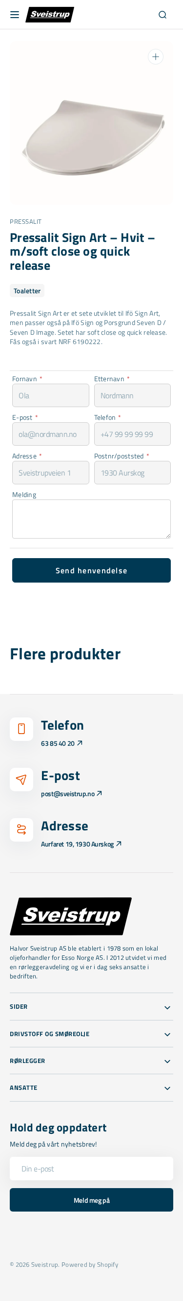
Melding (24, 494)
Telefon (108, 417)
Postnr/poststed (121, 456)
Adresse (27, 456)
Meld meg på (91, 1200)
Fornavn (27, 378)
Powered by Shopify (89, 1264)
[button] (14, 14)
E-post (25, 417)
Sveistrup (44, 1264)
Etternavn (112, 378)
